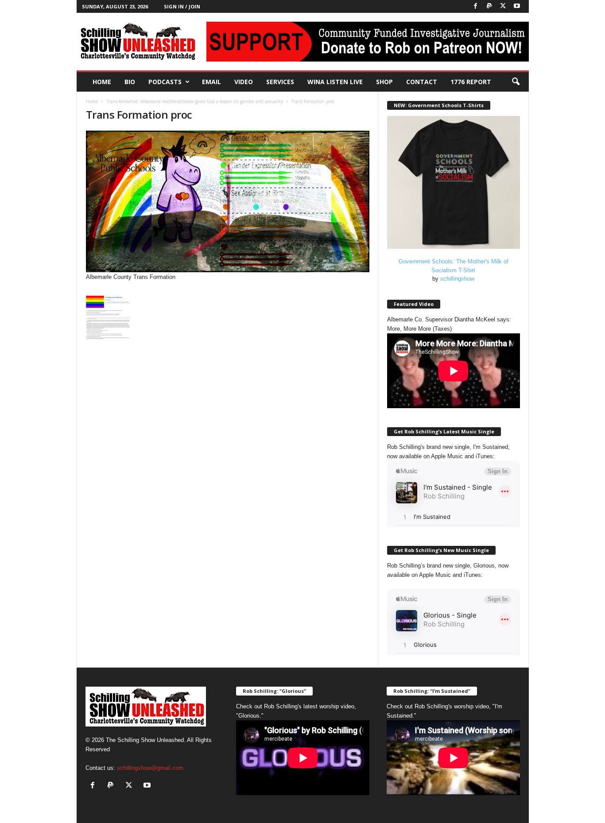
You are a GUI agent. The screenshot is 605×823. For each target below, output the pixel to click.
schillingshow (457, 278)
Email (211, 81)
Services (280, 81)
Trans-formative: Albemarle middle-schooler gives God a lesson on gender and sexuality (194, 101)
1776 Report (470, 81)
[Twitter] (503, 6)
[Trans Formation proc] (227, 201)
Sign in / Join (182, 6)
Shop (384, 81)
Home (102, 81)
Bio (129, 81)
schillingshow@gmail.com (150, 768)
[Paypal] (489, 6)
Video (243, 81)
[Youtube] (517, 6)
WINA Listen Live (335, 81)
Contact (421, 81)
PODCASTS (165, 81)
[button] (515, 82)
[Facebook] (475, 6)
